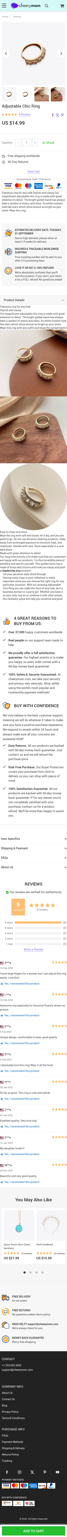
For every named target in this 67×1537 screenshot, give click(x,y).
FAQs (5, 1435)
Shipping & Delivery (13, 1448)
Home (5, 16)
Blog (4, 1405)
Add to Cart (33, 1531)
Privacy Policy (10, 1411)
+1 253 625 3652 (11, 1365)
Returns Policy (10, 1454)
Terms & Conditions (13, 1418)
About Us (7, 1393)
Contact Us (8, 1399)
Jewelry (17, 16)
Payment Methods (12, 1442)
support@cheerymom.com (17, 1369)
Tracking (7, 1461)
